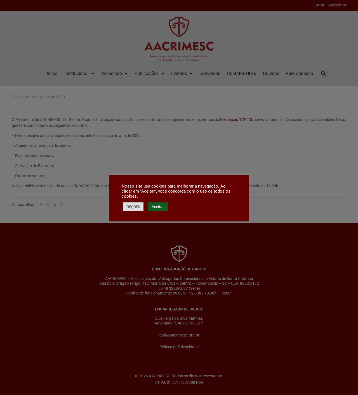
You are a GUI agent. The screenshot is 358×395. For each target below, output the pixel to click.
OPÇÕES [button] (133, 207)
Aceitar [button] (158, 206)
